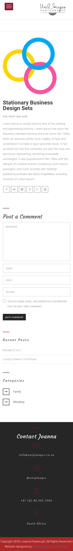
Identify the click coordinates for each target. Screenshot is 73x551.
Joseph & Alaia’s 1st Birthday (20, 359)
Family (17, 391)
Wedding (18, 402)
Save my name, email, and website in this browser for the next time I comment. (37, 304)
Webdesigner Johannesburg (50, 546)
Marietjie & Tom (12, 350)
